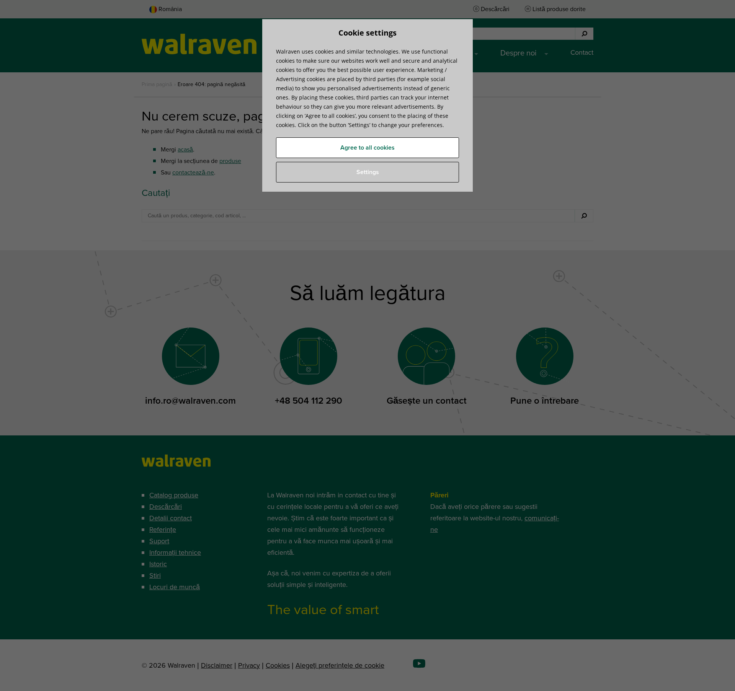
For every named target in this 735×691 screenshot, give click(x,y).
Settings (367, 172)
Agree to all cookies (367, 148)
